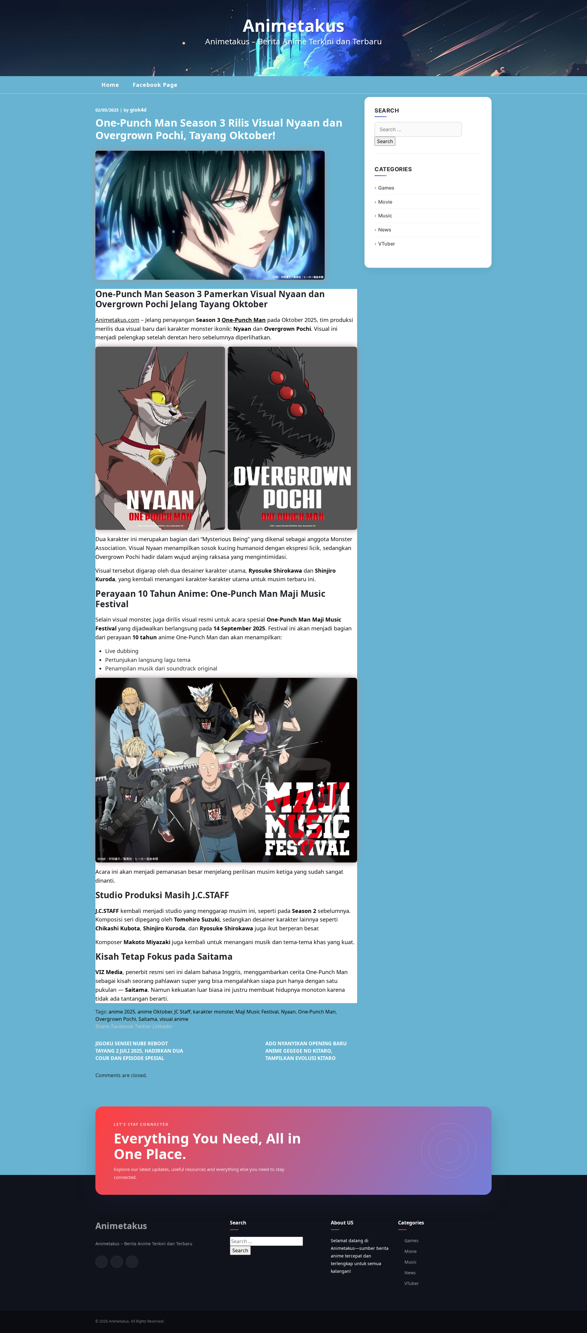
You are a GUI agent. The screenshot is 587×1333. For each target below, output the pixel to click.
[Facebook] (101, 1262)
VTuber (386, 244)
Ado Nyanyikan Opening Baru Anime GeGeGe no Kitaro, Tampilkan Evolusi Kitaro (306, 1051)
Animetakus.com (117, 319)
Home (110, 84)
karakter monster (213, 1011)
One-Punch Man (244, 319)
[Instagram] (132, 1262)
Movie (385, 202)
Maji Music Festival (257, 1011)
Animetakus (293, 25)
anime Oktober (155, 1011)
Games (386, 188)
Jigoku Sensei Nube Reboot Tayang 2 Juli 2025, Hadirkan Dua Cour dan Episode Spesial (139, 1051)
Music (385, 215)
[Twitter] (117, 1262)
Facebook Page (155, 84)
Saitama (147, 1019)
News (384, 230)
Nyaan (288, 1011)
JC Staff (182, 1011)
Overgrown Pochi (115, 1019)
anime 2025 (122, 1011)
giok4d (138, 109)
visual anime (174, 1019)
